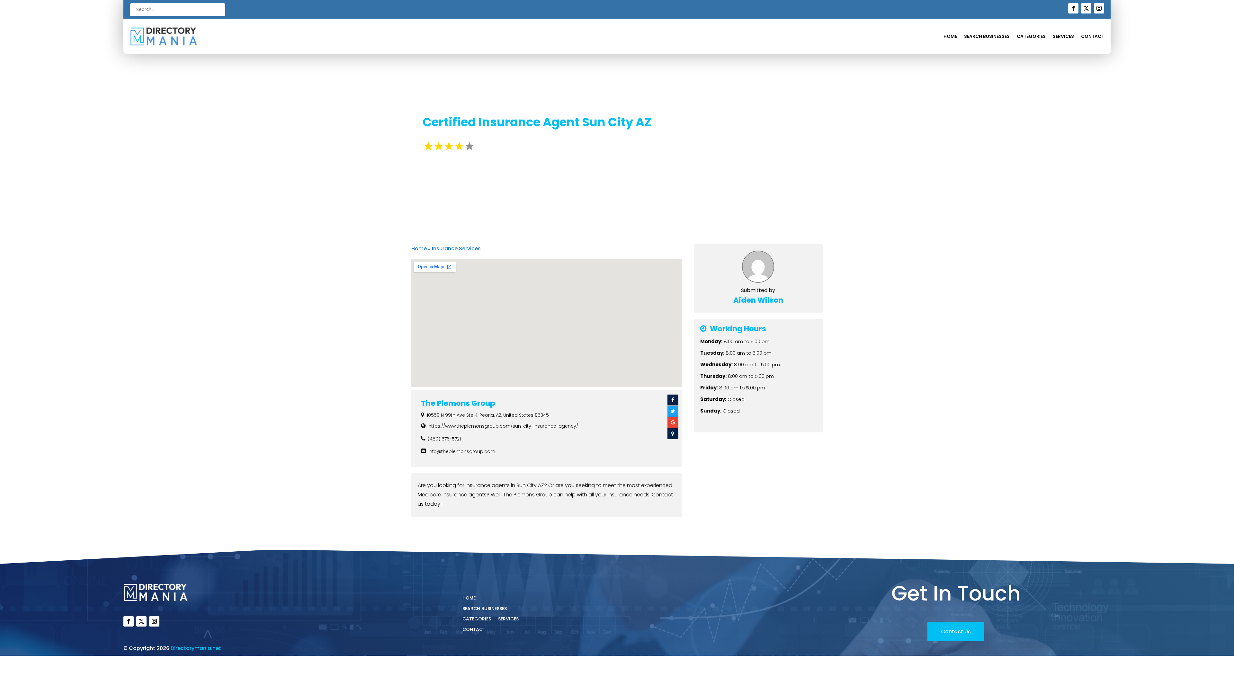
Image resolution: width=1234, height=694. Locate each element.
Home (950, 37)
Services (1063, 37)
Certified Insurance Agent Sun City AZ (537, 122)
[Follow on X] (1086, 8)
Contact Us (956, 631)
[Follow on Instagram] (1099, 8)
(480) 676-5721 (444, 439)
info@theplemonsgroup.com (461, 451)
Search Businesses (987, 37)
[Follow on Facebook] (1073, 8)
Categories (1031, 37)
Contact (1092, 37)
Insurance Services (456, 248)
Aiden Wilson (758, 300)
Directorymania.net (196, 648)
